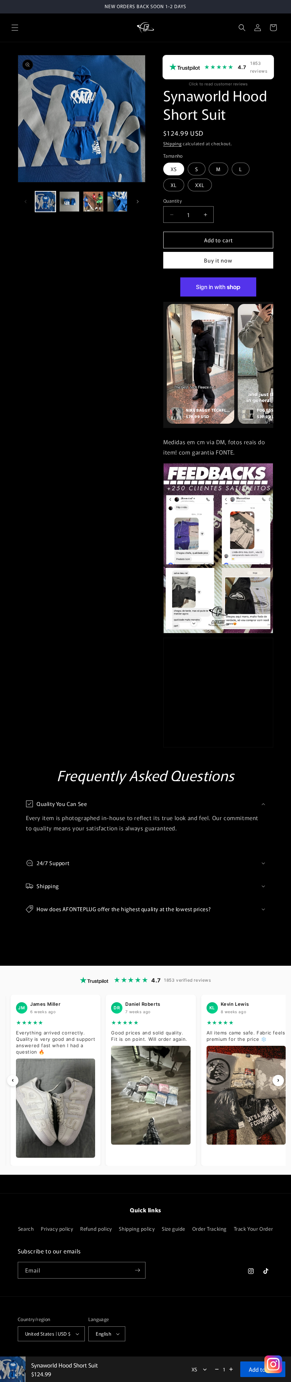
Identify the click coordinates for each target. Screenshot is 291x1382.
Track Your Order (253, 1228)
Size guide (173, 1228)
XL (174, 184)
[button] (15, 27)
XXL (199, 184)
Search (26, 1228)
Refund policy (96, 1228)
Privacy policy (57, 1228)
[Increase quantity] (231, 1369)
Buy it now (218, 260)
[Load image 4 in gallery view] (117, 201)
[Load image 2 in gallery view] (69, 201)
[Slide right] (138, 201)
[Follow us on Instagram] (273, 1364)
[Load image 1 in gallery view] (45, 201)
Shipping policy (137, 1228)
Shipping (172, 143)
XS (174, 169)
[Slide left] (25, 201)
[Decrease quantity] (216, 1369)
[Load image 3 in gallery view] (93, 201)
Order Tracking (209, 1228)
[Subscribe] (137, 1270)
